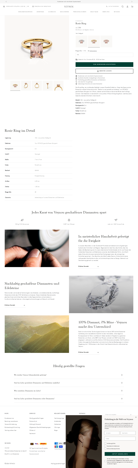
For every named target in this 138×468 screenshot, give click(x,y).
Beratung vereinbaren (11, 421)
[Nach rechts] (131, 1)
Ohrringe (57, 427)
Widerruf (32, 430)
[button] (122, 6)
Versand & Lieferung (11, 424)
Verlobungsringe (59, 418)
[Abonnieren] (131, 415)
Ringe (56, 430)
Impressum (32, 433)
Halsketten (57, 424)
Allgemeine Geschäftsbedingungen (40, 427)
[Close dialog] (136, 417)
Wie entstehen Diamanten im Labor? (15, 451)
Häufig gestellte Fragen (36, 418)
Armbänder (57, 421)
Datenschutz (33, 421)
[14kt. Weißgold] (81, 41)
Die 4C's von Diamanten (12, 454)
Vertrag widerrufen (10, 430)
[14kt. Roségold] (106, 41)
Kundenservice (9, 418)
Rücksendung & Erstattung (12, 427)
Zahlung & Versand (35, 424)
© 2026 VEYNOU (10, 463)
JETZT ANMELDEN (120, 454)
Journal (7, 448)
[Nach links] (6, 1)
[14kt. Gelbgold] (94, 41)
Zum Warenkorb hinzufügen (104, 64)
